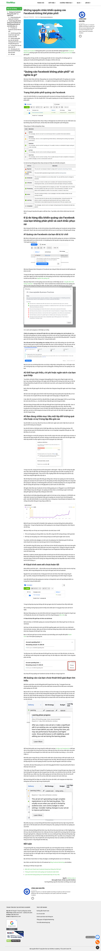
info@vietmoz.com (15, 916)
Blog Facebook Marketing (47, 17)
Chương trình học (66, 3)
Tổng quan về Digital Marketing (45, 919)
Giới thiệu (51, 3)
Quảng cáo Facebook (29, 50)
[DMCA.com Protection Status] (13, 941)
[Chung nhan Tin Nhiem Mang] (15, 938)
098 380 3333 (15, 914)
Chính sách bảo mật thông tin (45, 916)
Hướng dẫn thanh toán (43, 911)
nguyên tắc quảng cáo (43, 278)
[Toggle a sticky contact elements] (97, 947)
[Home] (32, 898)
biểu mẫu (61, 615)
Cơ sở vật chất (41, 913)
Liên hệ (87, 3)
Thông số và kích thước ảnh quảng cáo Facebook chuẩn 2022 (42, 872)
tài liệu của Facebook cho (63, 748)
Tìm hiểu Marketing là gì (43, 922)
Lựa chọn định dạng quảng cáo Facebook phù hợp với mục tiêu (42, 874)
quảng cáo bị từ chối (66, 52)
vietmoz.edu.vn (71, 878)
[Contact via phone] (97, 942)
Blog (78, 3)
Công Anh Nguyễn (38, 888)
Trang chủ (40, 3)
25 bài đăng (34, 890)
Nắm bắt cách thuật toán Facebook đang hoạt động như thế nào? (43, 869)
